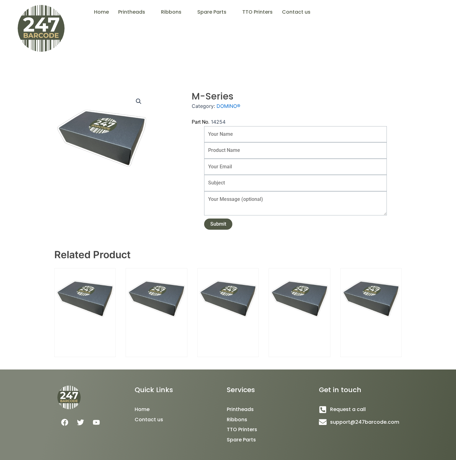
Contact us (296, 11)
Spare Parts (211, 11)
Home (101, 11)
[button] (135, 12)
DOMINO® (228, 106)
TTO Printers (257, 11)
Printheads (131, 11)
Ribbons (171, 11)
